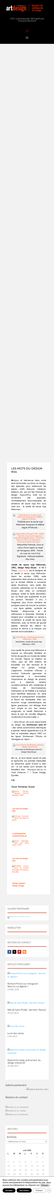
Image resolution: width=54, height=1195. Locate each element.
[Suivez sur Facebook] (9, 952)
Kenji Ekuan (23, 571)
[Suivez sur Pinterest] (19, 952)
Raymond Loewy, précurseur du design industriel (24, 1061)
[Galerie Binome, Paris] (37, 1089)
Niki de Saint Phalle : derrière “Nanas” (26, 1009)
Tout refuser (24, 1190)
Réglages (45, 1185)
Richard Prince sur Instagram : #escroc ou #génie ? (23, 985)
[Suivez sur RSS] (24, 952)
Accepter (9, 1190)
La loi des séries (15, 1033)
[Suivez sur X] (14, 952)
